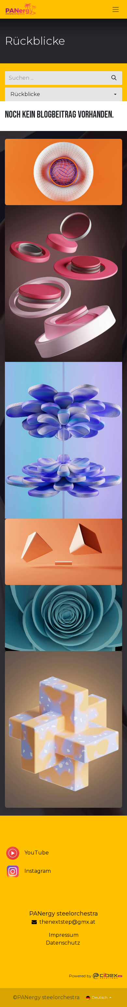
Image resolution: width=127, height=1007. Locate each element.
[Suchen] (114, 78)
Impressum (63, 935)
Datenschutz (63, 943)
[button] (63, 94)
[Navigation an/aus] (115, 9)
